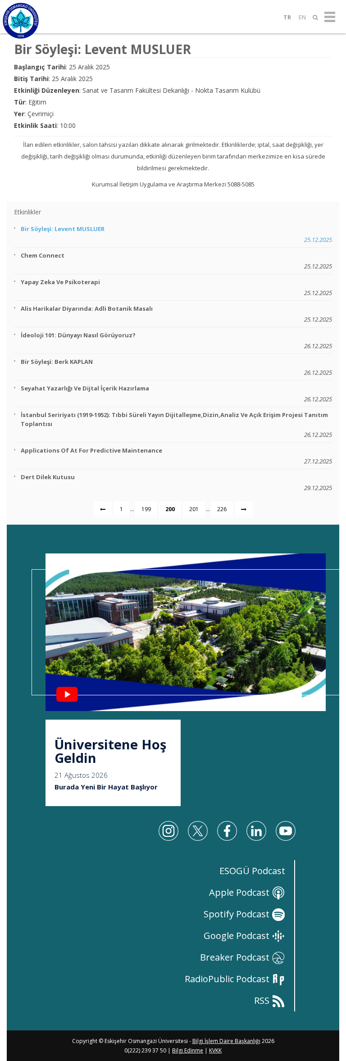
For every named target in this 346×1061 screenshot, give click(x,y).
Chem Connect (176, 260)
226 (222, 509)
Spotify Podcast (238, 914)
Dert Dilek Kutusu (176, 482)
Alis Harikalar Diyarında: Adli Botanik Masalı (176, 313)
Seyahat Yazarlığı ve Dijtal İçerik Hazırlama (176, 393)
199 (146, 509)
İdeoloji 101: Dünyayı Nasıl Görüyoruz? (176, 340)
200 (170, 509)
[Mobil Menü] (329, 17)
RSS (263, 1000)
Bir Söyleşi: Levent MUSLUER (176, 234)
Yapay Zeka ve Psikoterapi (176, 287)
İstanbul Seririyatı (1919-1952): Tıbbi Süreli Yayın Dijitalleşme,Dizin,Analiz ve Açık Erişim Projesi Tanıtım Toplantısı (176, 425)
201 (194, 509)
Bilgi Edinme (187, 1050)
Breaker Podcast (236, 957)
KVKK (215, 1050)
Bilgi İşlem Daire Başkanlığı (226, 1041)
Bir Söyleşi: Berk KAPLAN (176, 367)
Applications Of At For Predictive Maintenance (176, 455)
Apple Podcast (240, 892)
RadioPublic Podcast (228, 979)
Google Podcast (238, 936)
